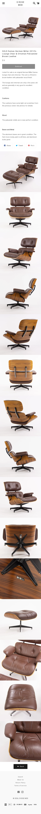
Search (20, 777)
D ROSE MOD (20, 3)
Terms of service (20, 785)
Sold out (18, 66)
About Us (20, 780)
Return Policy (20, 782)
